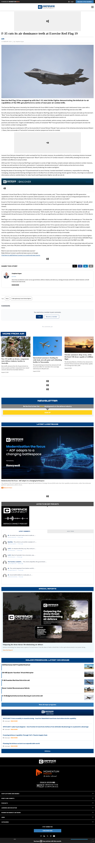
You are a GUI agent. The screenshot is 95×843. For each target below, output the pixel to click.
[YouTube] (54, 836)
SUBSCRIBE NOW (47, 830)
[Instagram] (51, 836)
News (7, 298)
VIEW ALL (89, 182)
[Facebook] (41, 836)
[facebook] (80, 266)
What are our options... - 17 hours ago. (15, 543)
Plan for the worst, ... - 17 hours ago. (15, 550)
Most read (70, 531)
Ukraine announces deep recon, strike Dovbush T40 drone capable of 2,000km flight (79, 357)
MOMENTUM (14, 1)
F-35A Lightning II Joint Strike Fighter (21, 298)
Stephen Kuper (20, 41)
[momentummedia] (47, 773)
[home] (46, 7)
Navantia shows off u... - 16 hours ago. (15, 537)
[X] (74, 266)
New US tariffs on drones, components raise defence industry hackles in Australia (15, 361)
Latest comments (24, 531)
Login (72, 1)
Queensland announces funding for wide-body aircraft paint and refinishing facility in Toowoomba (47, 360)
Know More (15, 285)
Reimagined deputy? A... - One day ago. (15, 570)
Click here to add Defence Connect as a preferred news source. (20, 255)
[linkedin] (85, 266)
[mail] (91, 266)
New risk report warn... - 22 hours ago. (15, 563)
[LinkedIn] (44, 836)
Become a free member (85, 2)
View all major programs (47, 705)
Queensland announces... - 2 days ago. (15, 576)
